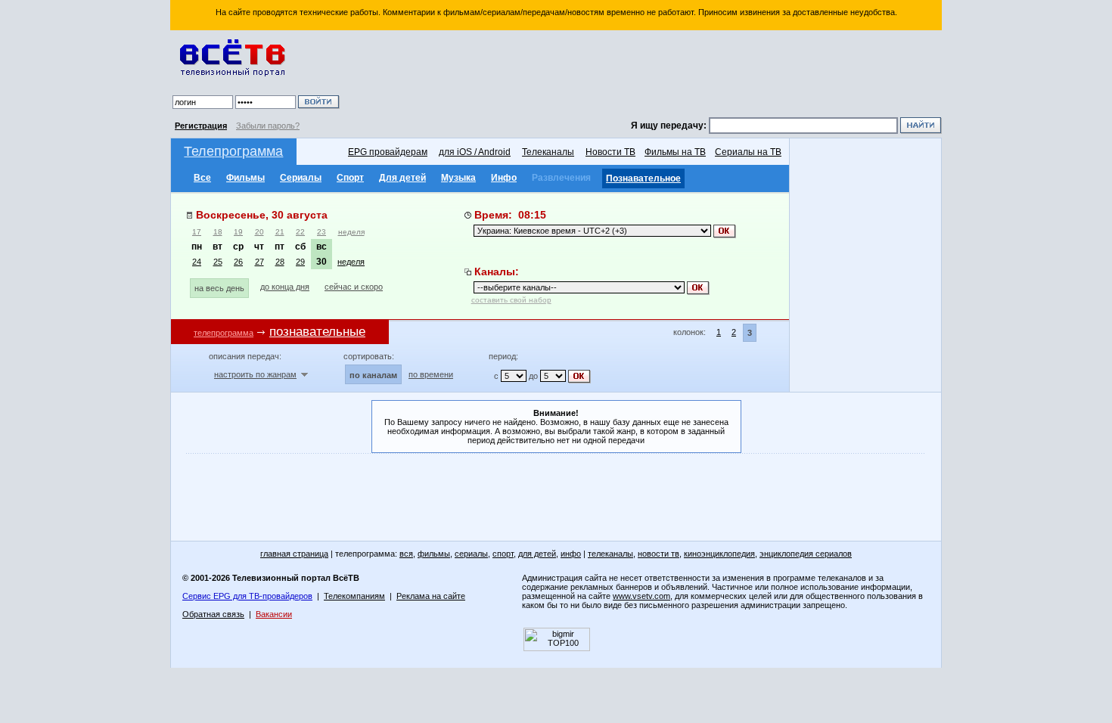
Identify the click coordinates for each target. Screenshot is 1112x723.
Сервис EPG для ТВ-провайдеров (247, 595)
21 (279, 232)
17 (196, 232)
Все (202, 177)
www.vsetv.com (641, 595)
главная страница (294, 553)
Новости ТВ (610, 152)
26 (238, 261)
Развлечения (561, 177)
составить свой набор (511, 300)
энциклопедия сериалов (805, 553)
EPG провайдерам (387, 152)
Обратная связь (213, 614)
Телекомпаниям (354, 595)
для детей (537, 553)
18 (217, 232)
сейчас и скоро (354, 286)
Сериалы (300, 177)
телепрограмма (223, 332)
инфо (571, 553)
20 (259, 232)
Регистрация (201, 125)
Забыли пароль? (268, 125)
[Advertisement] (643, 76)
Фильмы (245, 177)
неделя (351, 232)
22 (300, 232)
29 (300, 261)
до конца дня (284, 286)
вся (406, 553)
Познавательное (643, 178)
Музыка (458, 177)
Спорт (350, 177)
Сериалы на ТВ (748, 152)
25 (217, 261)
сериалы (471, 553)
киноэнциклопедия (719, 553)
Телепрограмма (233, 151)
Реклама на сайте (430, 595)
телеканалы (610, 553)
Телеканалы (548, 152)
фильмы (434, 553)
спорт (503, 553)
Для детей (402, 177)
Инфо (504, 177)
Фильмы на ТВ (675, 152)
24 (196, 261)
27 (259, 261)
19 (238, 232)
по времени (430, 374)
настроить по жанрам (255, 374)
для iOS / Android (475, 152)
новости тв (658, 553)
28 (279, 261)
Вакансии (274, 614)
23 (321, 232)
